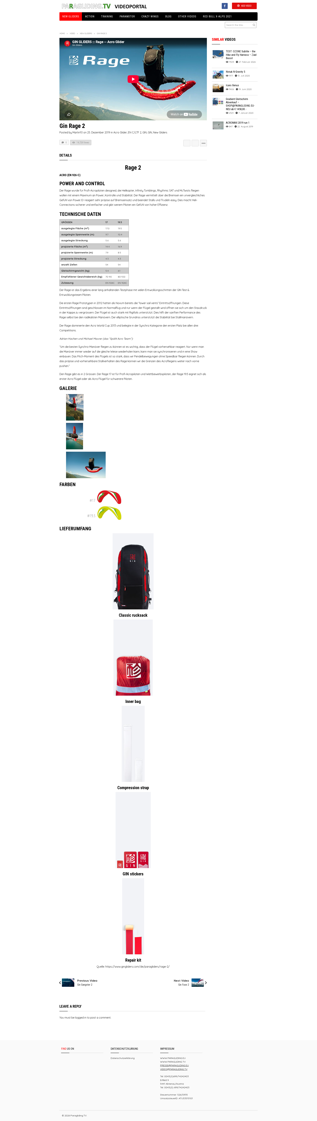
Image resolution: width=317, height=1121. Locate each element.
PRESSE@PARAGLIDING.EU (174, 1065)
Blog (168, 16)
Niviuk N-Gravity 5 (235, 71)
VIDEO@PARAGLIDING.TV (173, 1069)
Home (62, 33)
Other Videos (187, 16)
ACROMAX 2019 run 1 (237, 122)
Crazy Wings (150, 16)
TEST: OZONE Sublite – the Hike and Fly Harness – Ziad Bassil (241, 55)
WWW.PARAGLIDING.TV (173, 1061)
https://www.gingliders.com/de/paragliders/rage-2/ (137, 966)
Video (72, 33)
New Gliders (70, 16)
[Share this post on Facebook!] (195, 143)
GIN (144, 132)
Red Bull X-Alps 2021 (217, 16)
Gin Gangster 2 (84, 984)
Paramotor (127, 16)
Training (107, 16)
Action (89, 16)
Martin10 (77, 132)
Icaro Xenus (232, 85)
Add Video (246, 5)
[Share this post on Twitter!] (186, 143)
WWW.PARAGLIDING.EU (173, 1058)
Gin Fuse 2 (183, 984)
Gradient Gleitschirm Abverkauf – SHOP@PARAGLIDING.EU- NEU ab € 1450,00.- (240, 104)
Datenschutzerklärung (123, 1058)
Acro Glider (120, 132)
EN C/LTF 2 (134, 132)
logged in (80, 1017)
